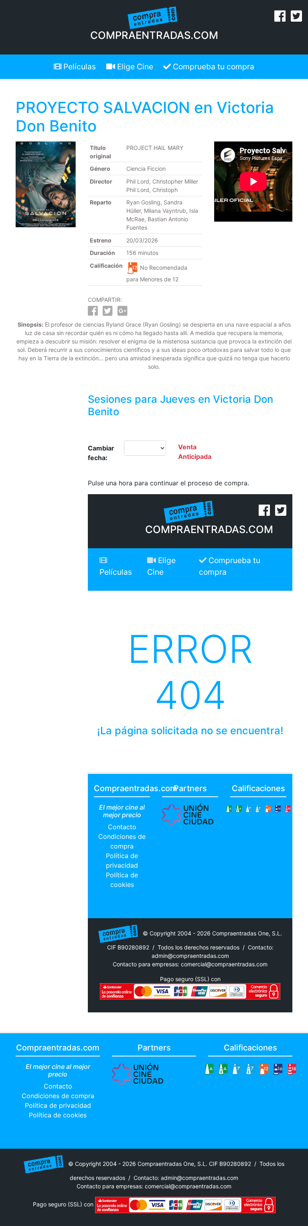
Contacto (122, 827)
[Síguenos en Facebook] (280, 18)
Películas (78, 66)
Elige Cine (134, 66)
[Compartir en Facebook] (93, 312)
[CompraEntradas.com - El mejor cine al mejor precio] (153, 17)
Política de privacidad (58, 1105)
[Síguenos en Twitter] (296, 18)
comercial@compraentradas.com (224, 964)
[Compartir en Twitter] (108, 312)
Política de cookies (58, 1115)
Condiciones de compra (58, 1096)
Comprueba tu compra (212, 66)
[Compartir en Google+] (123, 312)
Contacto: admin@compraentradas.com (186, 1177)
